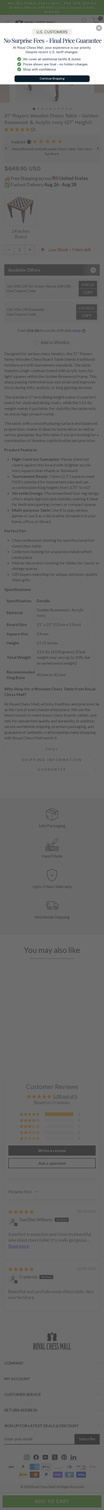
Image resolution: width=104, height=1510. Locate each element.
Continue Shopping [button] (52, 78)
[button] (99, 28)
